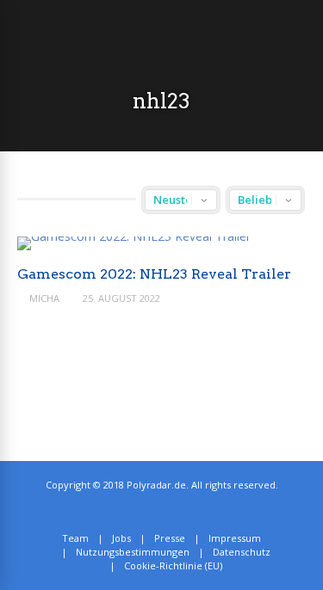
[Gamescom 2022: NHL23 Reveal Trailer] (134, 236)
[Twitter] (155, 512)
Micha (44, 298)
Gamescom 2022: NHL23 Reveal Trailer (154, 274)
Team (75, 538)
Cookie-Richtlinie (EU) (173, 565)
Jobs (121, 538)
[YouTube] (193, 512)
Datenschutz (241, 551)
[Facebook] (174, 512)
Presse (169, 538)
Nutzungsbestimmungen (132, 551)
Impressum (234, 538)
